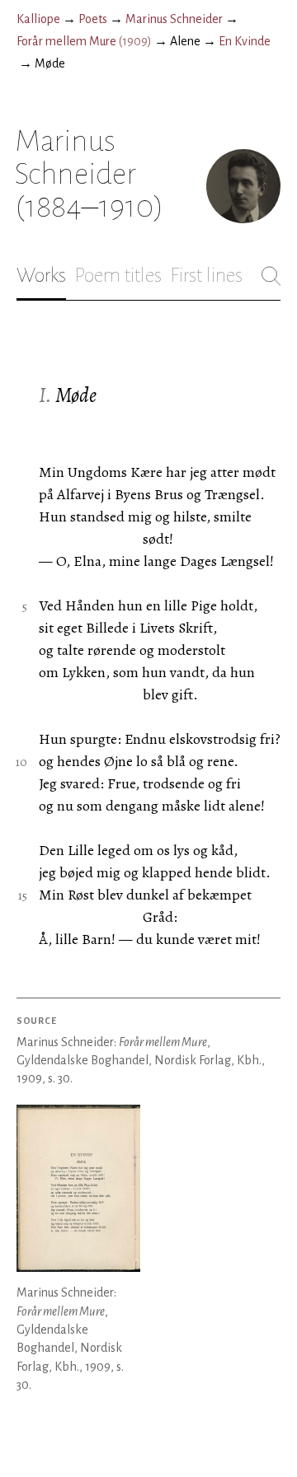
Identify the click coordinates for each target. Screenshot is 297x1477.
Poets (92, 19)
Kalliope (38, 19)
